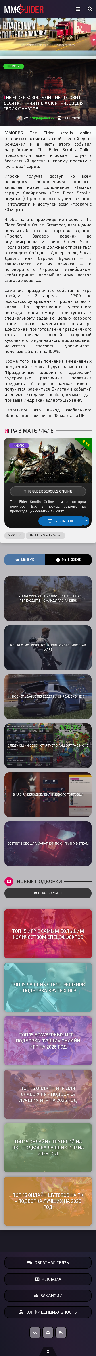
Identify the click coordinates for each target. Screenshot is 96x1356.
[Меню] (78, 9)
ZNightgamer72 (41, 118)
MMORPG (18, 445)
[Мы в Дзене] (48, 1332)
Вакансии (51, 1295)
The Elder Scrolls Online (48, 491)
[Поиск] (90, 9)
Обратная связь (51, 1262)
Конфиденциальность (51, 1312)
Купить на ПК (64, 521)
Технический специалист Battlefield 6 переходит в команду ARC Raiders (48, 599)
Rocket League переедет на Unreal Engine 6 (48, 696)
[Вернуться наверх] (48, 1351)
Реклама (51, 1279)
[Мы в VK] (35, 1332)
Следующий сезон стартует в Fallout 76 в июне (48, 745)
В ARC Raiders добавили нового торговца (48, 794)
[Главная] (24, 9)
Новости (13, 66)
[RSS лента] (61, 1332)
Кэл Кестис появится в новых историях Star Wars (48, 647)
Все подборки (46, 893)
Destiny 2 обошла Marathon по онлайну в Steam (48, 843)
